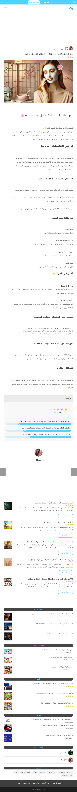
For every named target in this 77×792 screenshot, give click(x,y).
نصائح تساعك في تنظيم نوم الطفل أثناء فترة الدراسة (57, 650)
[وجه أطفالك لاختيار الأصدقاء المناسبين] (8, 670)
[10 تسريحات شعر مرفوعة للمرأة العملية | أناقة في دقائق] (8, 582)
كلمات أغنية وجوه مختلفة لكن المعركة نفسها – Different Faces (54, 623)
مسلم (16, 772)
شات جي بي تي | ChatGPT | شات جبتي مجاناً (59, 735)
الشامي (61, 772)
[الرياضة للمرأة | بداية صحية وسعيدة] (8, 525)
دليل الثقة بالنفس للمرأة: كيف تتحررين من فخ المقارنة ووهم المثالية (46, 542)
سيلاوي (34, 772)
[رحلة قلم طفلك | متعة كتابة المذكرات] (8, 660)
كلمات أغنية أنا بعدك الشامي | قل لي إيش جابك (59, 633)
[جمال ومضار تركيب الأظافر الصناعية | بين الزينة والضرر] (8, 562)
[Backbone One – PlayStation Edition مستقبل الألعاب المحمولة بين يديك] (8, 686)
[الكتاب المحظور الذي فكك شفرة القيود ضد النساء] (8, 506)
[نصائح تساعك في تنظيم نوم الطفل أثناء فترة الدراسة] (8, 652)
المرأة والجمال (64, 49)
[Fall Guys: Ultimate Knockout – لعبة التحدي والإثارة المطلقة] (8, 696)
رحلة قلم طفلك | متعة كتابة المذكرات (62, 657)
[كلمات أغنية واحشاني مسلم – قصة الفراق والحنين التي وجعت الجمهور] (8, 617)
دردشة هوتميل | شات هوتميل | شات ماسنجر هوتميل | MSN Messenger (52, 719)
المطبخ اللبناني (51, 772)
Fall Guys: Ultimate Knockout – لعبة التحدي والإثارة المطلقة (55, 693)
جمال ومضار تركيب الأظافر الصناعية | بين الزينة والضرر (52, 559)
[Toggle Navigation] (5, 8)
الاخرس (69, 772)
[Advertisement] (38, 32)
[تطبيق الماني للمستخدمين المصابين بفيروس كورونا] (8, 728)
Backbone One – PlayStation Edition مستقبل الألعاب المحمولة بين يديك (51, 683)
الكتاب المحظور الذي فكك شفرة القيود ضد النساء (53, 503)
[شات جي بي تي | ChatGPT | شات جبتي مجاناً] (8, 738)
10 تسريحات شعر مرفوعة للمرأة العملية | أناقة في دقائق (50, 579)
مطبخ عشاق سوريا (66, 775)
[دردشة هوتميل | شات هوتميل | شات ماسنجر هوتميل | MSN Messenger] (8, 720)
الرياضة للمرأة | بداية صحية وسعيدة (58, 522)
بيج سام (42, 772)
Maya (66, 47)
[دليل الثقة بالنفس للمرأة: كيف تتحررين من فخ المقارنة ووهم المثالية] (8, 545)
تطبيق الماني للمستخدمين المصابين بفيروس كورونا (58, 725)
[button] (72, 779)
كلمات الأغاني (25, 772)
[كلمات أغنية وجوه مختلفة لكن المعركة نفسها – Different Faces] (8, 627)
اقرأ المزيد (65, 516)
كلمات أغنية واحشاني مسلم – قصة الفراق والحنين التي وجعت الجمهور (52, 613)
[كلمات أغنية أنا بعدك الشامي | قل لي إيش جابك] (8, 636)
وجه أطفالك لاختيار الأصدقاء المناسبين (62, 667)
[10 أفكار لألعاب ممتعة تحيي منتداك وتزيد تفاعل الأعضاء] (8, 706)
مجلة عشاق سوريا (36, 789)
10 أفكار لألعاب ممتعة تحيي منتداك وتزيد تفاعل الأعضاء (57, 703)
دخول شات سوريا (34, 2)
